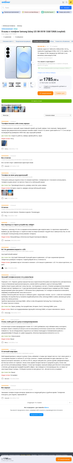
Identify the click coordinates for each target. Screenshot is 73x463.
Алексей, (7, 166)
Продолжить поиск (36, 414)
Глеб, (6, 198)
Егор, (6, 215)
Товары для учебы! (64, 12)
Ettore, (6, 342)
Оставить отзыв (36, 101)
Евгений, (7, 378)
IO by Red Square (48, 12)
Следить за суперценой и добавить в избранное (55, 87)
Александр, (8, 313)
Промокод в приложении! (11, 12)
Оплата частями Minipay (31, 12)
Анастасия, (7, 240)
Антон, (6, 149)
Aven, (6, 268)
